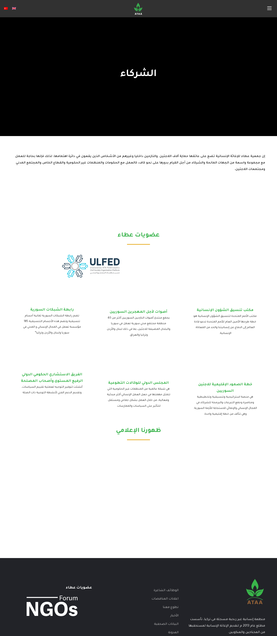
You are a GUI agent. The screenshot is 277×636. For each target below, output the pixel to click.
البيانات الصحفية (166, 624)
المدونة (173, 632)
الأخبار (174, 616)
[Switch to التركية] (6, 8)
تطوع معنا (171, 607)
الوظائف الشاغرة (166, 590)
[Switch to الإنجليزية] (14, 8)
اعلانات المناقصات (165, 599)
